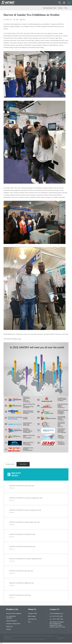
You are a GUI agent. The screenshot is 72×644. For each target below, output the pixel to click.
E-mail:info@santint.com (56, 613)
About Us (32, 609)
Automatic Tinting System (13, 623)
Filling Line (9, 626)
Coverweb (59, 638)
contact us (54, 609)
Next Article (23, 464)
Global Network (32, 619)
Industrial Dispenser (11, 620)
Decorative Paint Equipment (13, 613)
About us (60, 8)
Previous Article (10, 464)
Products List (12, 609)
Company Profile (32, 613)
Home (54, 8)
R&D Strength (32, 616)
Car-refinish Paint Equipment (11, 617)
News (65, 8)
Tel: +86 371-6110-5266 (56, 616)
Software (8, 629)
